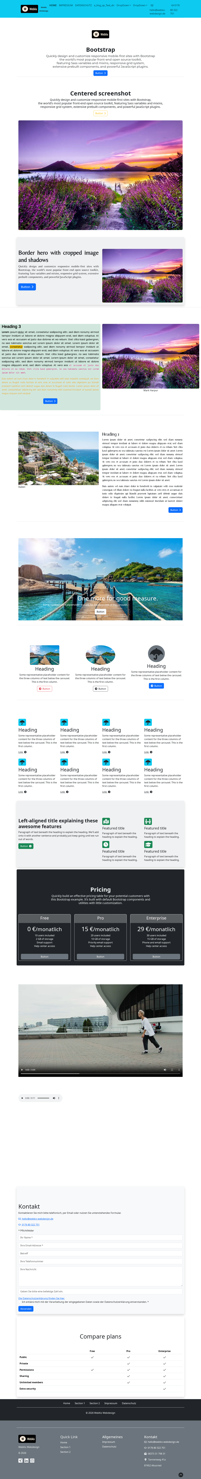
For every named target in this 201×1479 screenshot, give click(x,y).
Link (21, 752)
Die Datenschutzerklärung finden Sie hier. (41, 1298)
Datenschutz (129, 1403)
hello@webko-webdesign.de (157, 11)
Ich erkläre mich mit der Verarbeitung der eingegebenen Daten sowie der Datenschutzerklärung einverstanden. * (85, 1302)
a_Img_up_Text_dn (104, 5)
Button (99, 73)
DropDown (123, 5)
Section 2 (95, 1403)
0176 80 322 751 (175, 9)
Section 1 (80, 1403)
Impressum (110, 1403)
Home (66, 1403)
